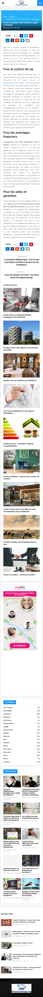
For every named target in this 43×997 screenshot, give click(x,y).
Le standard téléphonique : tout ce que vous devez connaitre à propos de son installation (21, 262)
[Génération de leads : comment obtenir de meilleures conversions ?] (6, 969)
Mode (5, 746)
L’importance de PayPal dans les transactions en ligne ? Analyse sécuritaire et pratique (31, 792)
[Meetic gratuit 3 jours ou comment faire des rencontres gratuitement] (12, 833)
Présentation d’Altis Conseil (23, 943)
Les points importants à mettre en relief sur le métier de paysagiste (12, 818)
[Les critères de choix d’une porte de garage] (31, 808)
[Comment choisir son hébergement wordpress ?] (31, 861)
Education (6, 717)
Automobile (7, 711)
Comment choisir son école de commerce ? (11, 869)
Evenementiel (8, 723)
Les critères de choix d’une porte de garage (30, 817)
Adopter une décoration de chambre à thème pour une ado (30, 893)
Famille (5, 727)
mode (37, 170)
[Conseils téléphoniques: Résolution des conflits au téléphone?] (12, 781)
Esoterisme (7, 720)
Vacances (6, 762)
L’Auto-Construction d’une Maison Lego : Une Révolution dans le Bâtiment (19, 510)
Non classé (7, 749)
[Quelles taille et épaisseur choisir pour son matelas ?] (31, 833)
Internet (6, 743)
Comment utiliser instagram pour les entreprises (10, 893)
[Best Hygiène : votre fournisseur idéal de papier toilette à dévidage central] (6, 933)
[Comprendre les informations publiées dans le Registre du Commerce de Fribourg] (6, 956)
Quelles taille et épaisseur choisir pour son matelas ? (30, 843)
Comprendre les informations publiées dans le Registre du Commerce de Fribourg (27, 956)
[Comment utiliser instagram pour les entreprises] (12, 884)
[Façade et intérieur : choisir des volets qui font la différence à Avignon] (6, 922)
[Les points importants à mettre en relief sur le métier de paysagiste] (12, 808)
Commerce (7, 714)
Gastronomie (8, 730)
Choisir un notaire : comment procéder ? (19, 575)
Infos (5, 739)
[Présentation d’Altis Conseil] (6, 945)
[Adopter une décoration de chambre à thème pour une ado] (31, 884)
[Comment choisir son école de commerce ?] (12, 861)
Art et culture (8, 707)
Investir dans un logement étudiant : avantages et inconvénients (17, 316)
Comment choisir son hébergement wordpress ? (30, 870)
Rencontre (7, 752)
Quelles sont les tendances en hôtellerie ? (20, 380)
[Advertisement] (21, 672)
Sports (5, 758)
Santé (5, 755)
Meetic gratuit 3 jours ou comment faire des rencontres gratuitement (11, 844)
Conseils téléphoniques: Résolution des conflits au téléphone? (11, 792)
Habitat (6, 733)
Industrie (6, 736)
